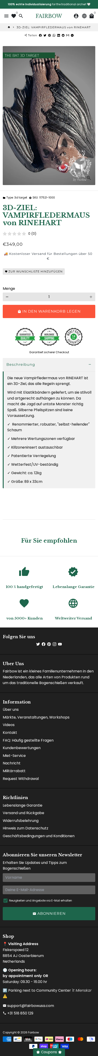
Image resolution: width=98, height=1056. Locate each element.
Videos (9, 724)
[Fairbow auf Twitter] (38, 644)
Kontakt (10, 732)
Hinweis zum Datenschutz (25, 828)
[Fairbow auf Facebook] (43, 644)
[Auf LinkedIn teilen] (58, 35)
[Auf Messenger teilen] (72, 35)
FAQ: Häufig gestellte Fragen (28, 740)
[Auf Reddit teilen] (63, 35)
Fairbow (33, 1032)
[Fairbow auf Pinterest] (49, 644)
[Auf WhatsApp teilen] (54, 35)
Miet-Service (14, 755)
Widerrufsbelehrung (21, 820)
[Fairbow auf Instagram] (54, 644)
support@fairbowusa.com (28, 1005)
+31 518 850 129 (18, 1013)
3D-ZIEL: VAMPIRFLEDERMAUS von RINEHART (54, 27)
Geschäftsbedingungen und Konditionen (39, 836)
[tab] (49, 364)
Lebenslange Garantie (22, 805)
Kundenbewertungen (22, 747)
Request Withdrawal (21, 778)
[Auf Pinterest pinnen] (49, 35)
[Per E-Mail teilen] (67, 35)
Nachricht (12, 763)
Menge (9, 288)
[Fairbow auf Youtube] (60, 644)
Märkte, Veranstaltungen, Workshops (36, 717)
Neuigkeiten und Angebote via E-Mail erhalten (40, 900)
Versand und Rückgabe (23, 813)
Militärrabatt (14, 771)
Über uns (11, 709)
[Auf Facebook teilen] (40, 35)
